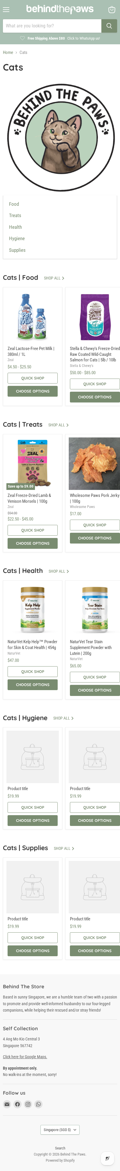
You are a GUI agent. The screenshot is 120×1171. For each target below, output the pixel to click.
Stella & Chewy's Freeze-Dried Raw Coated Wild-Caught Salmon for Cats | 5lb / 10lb (95, 354)
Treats (15, 215)
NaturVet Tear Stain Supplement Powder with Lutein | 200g (91, 647)
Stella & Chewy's (81, 366)
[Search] (109, 26)
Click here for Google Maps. (25, 1056)
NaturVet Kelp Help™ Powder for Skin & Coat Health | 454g (32, 644)
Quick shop (32, 378)
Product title (18, 788)
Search (60, 1148)
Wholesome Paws (82, 507)
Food (14, 204)
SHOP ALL (52, 278)
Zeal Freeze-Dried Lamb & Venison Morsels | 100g (29, 498)
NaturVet (14, 653)
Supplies (17, 250)
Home (8, 52)
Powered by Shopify (60, 1160)
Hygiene (17, 238)
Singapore (57, 1130)
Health (15, 227)
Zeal (11, 360)
